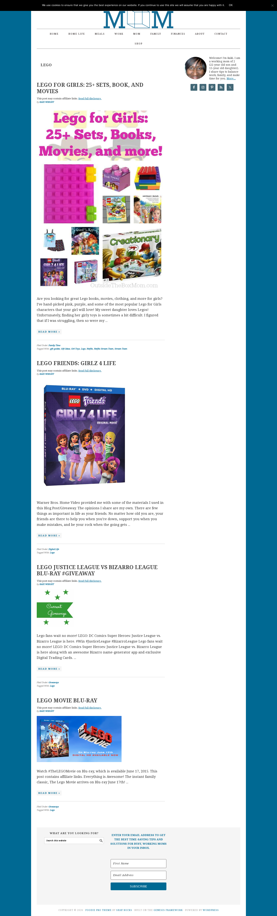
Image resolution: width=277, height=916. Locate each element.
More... (231, 78)
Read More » (49, 331)
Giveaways (54, 682)
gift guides (55, 349)
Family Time (54, 345)
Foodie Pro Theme (98, 910)
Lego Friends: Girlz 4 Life (76, 363)
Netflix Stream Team (103, 349)
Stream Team (121, 349)
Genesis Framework (168, 910)
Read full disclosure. (90, 98)
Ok (231, 5)
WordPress (211, 910)
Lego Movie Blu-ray (67, 700)
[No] (272, 5)
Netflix (90, 349)
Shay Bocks (124, 910)
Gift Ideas (65, 349)
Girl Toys (75, 349)
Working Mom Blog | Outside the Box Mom (138, 12)
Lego (83, 349)
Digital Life (54, 549)
